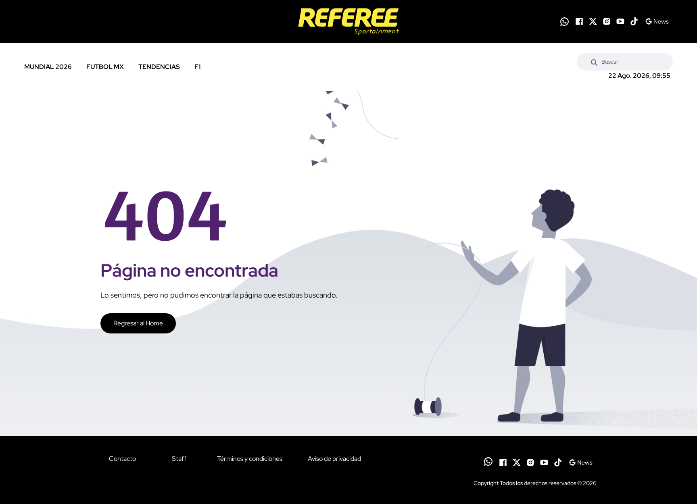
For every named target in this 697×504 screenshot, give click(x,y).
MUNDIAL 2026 (48, 66)
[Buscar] (594, 62)
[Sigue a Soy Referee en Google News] (657, 21)
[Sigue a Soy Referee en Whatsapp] (564, 22)
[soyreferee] (348, 21)
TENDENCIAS (159, 66)
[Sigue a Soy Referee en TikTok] (634, 21)
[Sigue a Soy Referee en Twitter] (593, 21)
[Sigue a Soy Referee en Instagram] (607, 21)
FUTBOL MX (105, 66)
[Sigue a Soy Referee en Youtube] (620, 21)
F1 (197, 66)
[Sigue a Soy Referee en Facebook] (579, 21)
